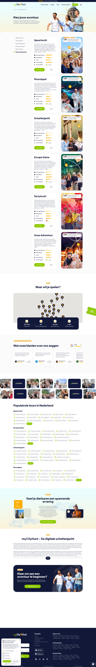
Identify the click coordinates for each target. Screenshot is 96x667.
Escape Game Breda (47, 434)
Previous (45, 366)
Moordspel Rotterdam (34, 470)
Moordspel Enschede (68, 473)
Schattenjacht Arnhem (33, 457)
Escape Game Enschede (73, 434)
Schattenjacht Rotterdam (36, 450)
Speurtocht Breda (32, 417)
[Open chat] (93, 664)
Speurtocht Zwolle (49, 420)
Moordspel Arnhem (32, 476)
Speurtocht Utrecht (59, 414)
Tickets (36, 636)
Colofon (75, 666)
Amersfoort (77, 637)
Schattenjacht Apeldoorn (21, 460)
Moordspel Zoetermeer (32, 480)
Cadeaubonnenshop (39, 638)
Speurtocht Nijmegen (45, 417)
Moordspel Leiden (57, 480)
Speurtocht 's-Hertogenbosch (36, 420)
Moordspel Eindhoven (71, 470)
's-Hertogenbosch (57, 638)
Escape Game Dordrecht (21, 443)
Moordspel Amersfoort (44, 476)
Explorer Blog (37, 640)
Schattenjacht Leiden (76, 460)
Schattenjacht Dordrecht (21, 463)
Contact (36, 643)
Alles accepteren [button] (7, 661)
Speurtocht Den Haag (47, 414)
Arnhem (72, 637)
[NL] (81, 4)
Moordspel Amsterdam (20, 470)
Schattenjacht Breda (47, 454)
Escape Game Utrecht (62, 431)
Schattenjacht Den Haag (49, 450)
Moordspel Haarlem (20, 476)
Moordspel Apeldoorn (74, 476)
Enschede (73, 646)
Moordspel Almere (32, 473)
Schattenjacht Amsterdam (21, 450)
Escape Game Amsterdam (21, 431)
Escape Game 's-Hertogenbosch (62, 437)
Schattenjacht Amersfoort (47, 457)
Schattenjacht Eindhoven (77, 450)
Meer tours (29, 423)
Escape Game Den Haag (49, 431)
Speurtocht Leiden (74, 420)
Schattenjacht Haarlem (20, 457)
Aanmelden (21, 656)
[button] (11, 663)
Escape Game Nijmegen (59, 434)
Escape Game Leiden (75, 440)
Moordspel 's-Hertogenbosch (59, 476)
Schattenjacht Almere (34, 454)
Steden (52, 4)
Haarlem (68, 637)
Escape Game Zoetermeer (48, 440)
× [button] (19, 639)
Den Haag (66, 635)
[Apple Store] (39, 650)
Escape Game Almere (34, 434)
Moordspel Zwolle (19, 480)
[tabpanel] (27, 323)
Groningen (55, 637)
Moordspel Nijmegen (56, 473)
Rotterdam (61, 635)
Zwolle (63, 638)
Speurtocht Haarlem (57, 417)
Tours (57, 4)
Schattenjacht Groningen (21, 454)
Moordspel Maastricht (45, 480)
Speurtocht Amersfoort (20, 420)
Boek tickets (39, 69)
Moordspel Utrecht (59, 470)
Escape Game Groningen (21, 434)
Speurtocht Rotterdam (34, 414)
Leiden (72, 638)
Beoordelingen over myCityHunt (41, 641)
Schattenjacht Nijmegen (60, 454)
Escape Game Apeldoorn (21, 440)
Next (50, 366)
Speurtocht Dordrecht (20, 423)
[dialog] (11, 652)
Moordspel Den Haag (47, 470)
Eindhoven (76, 635)
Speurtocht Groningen (20, 417)
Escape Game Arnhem (33, 437)
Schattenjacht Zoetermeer (48, 460)
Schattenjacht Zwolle (34, 460)
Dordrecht (77, 638)
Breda (59, 637)
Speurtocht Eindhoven (72, 414)
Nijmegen (64, 637)
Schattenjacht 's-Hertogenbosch (63, 457)
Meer (44, 52)
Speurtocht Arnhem (69, 417)
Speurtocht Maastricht (62, 420)
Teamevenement (65, 4)
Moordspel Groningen (20, 473)
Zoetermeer (55, 648)
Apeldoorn (74, 647)
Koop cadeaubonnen (49, 521)
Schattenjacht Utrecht (63, 450)
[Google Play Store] (39, 654)
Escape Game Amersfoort (47, 437)
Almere (59, 646)
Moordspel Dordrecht (70, 480)
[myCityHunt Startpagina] (20, 5)
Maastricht (67, 638)
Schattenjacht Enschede (74, 454)
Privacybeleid (21, 653)
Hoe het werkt (44, 4)
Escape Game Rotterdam (35, 431)
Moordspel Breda (44, 473)
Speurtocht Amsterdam (20, 414)
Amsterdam (55, 635)
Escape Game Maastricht (62, 440)
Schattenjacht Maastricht (63, 460)
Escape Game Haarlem (20, 437)
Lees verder (12, 648)
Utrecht (71, 635)
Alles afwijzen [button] (15, 661)
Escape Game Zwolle (34, 440)
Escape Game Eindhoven (76, 431)
